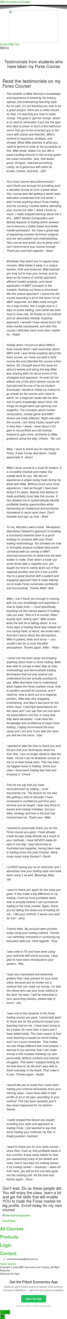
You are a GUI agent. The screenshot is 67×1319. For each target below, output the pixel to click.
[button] (33, 47)
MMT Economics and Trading (15, 1)
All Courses (11, 1228)
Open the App (33, 1298)
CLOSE (5, 1312)
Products (9, 1236)
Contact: (8, 1253)
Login (5, 1245)
